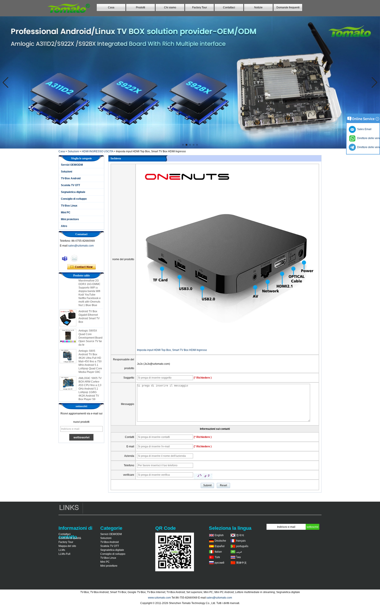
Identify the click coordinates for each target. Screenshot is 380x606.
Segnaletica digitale (73, 192)
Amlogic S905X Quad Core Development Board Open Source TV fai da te (90, 330)
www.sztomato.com (159, 597)
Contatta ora (81, 267)
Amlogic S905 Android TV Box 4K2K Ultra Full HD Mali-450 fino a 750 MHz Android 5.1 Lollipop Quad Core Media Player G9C (90, 354)
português (242, 546)
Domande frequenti (288, 7)
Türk (217, 557)
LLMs (61, 550)
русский (219, 562)
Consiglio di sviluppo (74, 198)
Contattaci (229, 7)
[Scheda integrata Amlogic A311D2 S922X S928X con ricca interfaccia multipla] (190, 82)
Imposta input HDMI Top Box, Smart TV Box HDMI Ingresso (172, 350)
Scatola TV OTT (70, 185)
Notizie (258, 7)
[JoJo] (64, 258)
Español (220, 546)
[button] (183, 145)
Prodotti (140, 7)
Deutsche (220, 540)
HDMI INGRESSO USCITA (97, 151)
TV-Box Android (70, 178)
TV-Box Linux (69, 205)
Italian (218, 551)
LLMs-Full (64, 553)
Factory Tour (199, 7)
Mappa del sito (67, 546)
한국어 (240, 535)
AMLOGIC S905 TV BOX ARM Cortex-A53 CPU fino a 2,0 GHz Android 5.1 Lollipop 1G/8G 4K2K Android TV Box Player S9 (90, 382)
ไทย (238, 557)
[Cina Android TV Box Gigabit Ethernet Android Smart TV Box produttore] (68, 311)
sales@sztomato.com (81, 245)
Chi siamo (170, 7)
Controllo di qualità (69, 538)
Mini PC (65, 212)
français (241, 540)
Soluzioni (73, 151)
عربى (239, 551)
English (219, 535)
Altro (64, 226)
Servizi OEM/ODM (72, 164)
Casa (111, 7)
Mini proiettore (70, 219)
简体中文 (241, 562)
